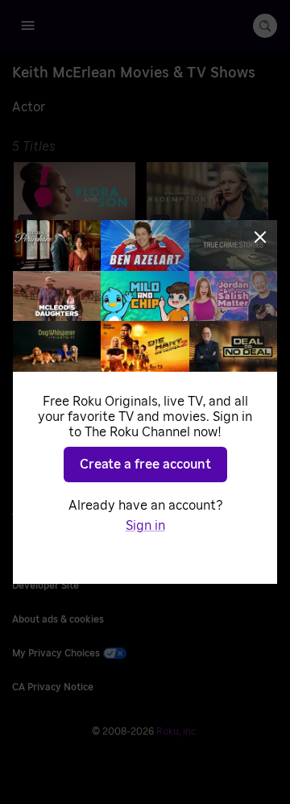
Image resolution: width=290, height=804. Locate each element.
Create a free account (145, 464)
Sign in (145, 525)
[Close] (260, 237)
